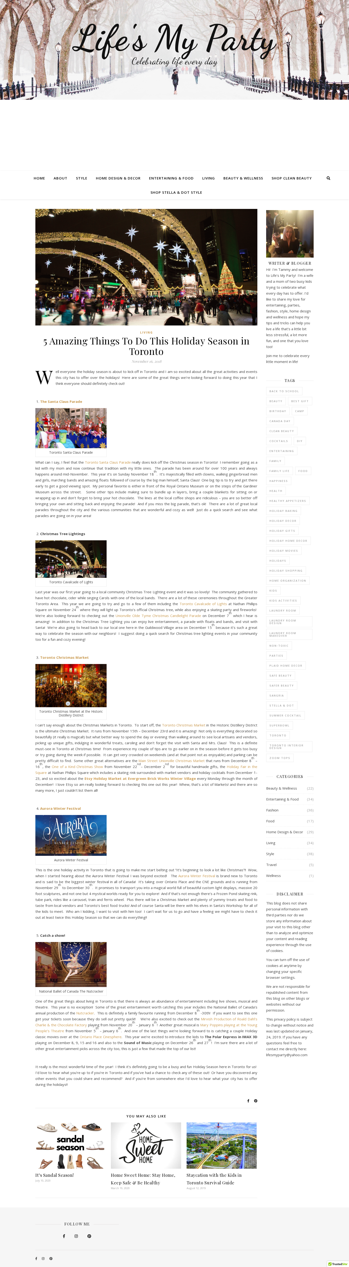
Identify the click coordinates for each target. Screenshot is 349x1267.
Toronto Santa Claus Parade (108, 462)
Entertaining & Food (171, 178)
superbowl (279, 725)
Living (208, 178)
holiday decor (283, 521)
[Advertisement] (174, 135)
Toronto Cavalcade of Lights (203, 603)
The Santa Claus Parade (61, 401)
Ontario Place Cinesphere (101, 1036)
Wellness (273, 875)
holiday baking (283, 511)
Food (303, 471)
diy (300, 441)
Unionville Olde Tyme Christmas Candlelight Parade (158, 615)
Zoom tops (279, 758)
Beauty (276, 401)
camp (299, 411)
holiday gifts (282, 530)
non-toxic (279, 645)
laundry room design (282, 622)
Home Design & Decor (118, 178)
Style (81, 178)
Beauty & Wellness (243, 178)
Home (39, 178)
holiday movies (283, 550)
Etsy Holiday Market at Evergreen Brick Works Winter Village (140, 778)
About (60, 178)
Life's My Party (174, 38)
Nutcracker (85, 1013)
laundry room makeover (282, 634)
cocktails (278, 441)
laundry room (282, 610)
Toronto (278, 735)
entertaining (281, 451)
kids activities (283, 600)
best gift (300, 401)
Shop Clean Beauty (292, 178)
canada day (280, 421)
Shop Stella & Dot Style (176, 192)
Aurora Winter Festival (60, 808)
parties (276, 655)
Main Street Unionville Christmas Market (171, 760)
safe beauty (280, 675)
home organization (287, 580)
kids (273, 590)
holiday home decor (288, 540)
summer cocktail (285, 715)
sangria (276, 695)
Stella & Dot (281, 705)
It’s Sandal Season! (54, 1175)
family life (279, 471)
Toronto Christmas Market (64, 657)
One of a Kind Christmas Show (77, 766)
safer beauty (281, 685)
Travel (271, 864)
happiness (278, 481)
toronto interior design (286, 747)
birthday (277, 411)
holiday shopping (286, 570)
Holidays (277, 560)
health (276, 491)
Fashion (272, 810)
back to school (284, 391)
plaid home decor (285, 665)
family (275, 461)
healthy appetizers (287, 501)
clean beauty (281, 431)
